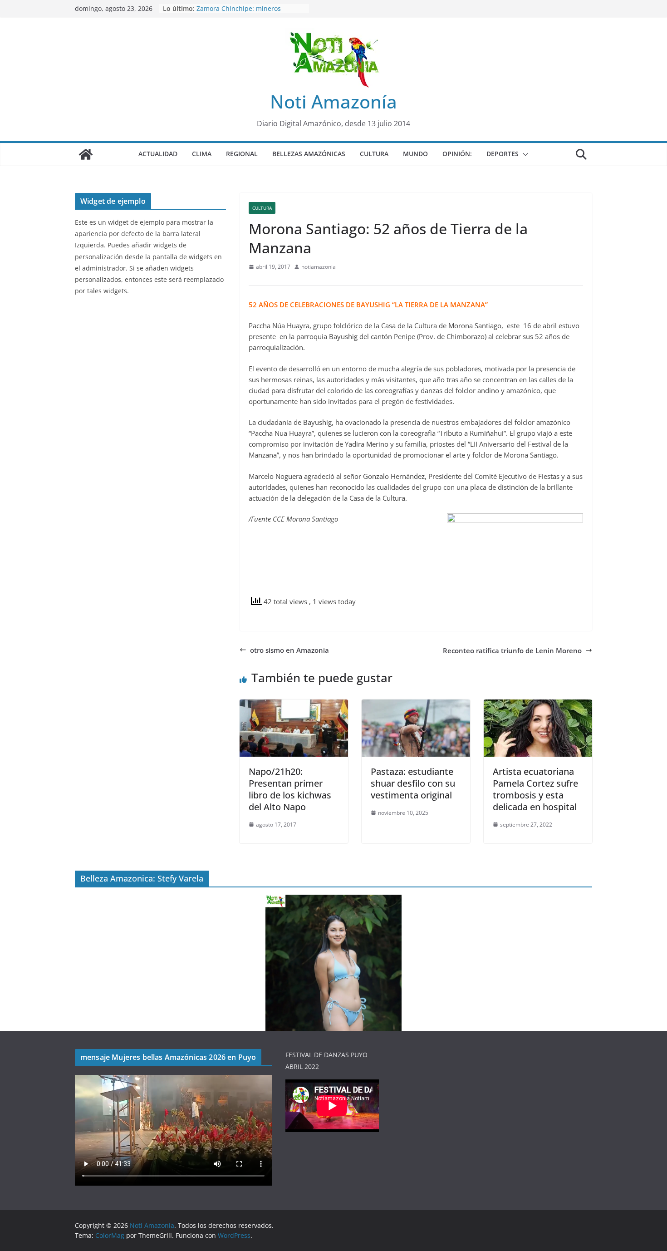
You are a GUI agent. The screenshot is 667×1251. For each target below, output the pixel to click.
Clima (201, 153)
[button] (524, 154)
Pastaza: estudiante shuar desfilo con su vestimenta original (413, 783)
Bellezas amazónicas (308, 153)
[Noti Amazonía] (86, 154)
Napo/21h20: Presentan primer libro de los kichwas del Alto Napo (290, 789)
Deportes (502, 153)
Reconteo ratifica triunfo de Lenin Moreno (512, 650)
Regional (242, 153)
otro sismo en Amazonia (289, 650)
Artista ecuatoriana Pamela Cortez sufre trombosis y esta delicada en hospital (535, 789)
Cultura (374, 153)
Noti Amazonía (333, 101)
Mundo (415, 153)
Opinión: (457, 153)
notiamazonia (318, 267)
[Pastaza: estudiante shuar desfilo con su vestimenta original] (416, 704)
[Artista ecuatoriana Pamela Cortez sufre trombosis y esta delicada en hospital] (538, 704)
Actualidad (157, 153)
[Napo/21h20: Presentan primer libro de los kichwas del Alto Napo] (294, 704)
